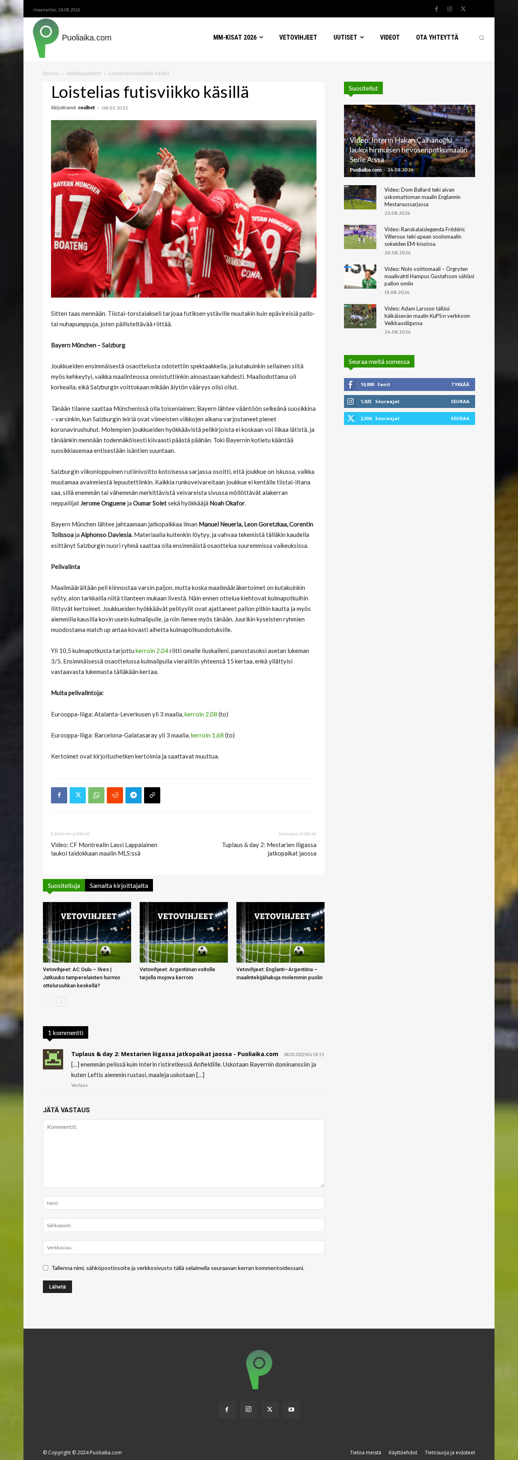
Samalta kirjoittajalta (119, 885)
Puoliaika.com (366, 170)
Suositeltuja (64, 885)
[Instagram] (449, 9)
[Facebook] (436, 9)
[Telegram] (133, 795)
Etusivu (51, 73)
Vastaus (79, 1085)
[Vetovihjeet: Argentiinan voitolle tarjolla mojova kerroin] (184, 932)
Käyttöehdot (403, 1452)
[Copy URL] (152, 795)
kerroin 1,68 (207, 735)
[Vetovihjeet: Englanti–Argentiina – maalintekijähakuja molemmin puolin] (280, 932)
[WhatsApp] (96, 795)
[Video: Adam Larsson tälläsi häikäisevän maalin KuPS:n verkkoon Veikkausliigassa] (360, 316)
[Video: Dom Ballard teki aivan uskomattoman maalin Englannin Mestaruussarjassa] (360, 197)
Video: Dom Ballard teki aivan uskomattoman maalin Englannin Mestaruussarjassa (422, 196)
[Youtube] (291, 1410)
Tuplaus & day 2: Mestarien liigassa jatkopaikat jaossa (269, 849)
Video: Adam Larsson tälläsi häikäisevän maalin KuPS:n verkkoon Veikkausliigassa (427, 315)
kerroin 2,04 (152, 650)
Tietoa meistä (365, 1452)
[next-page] (61, 1002)
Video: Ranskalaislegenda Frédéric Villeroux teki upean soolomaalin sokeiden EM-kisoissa (424, 236)
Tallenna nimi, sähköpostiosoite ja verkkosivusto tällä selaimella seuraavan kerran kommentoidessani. (177, 1267)
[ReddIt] (115, 795)
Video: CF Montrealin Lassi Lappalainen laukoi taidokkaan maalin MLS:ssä (104, 849)
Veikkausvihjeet (83, 73)
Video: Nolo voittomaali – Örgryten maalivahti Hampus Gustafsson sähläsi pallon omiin (429, 276)
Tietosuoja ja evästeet (450, 1452)
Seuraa (460, 401)
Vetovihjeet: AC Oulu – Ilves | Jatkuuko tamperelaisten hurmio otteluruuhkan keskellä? (81, 977)
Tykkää (460, 384)
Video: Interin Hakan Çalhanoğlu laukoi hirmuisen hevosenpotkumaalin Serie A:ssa (408, 149)
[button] (481, 37)
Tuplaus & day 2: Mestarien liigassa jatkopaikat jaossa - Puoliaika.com (174, 1054)
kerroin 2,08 (201, 714)
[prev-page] (48, 1002)
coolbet (86, 107)
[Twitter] (463, 9)
